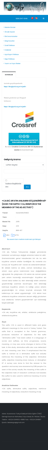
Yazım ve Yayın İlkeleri (12, 64)
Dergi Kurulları (10, 41)
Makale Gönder (10, 27)
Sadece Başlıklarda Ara (13, 185)
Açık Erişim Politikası (12, 54)
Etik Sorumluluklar (11, 36)
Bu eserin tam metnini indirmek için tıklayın (24, 239)
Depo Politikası (10, 59)
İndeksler (8, 50)
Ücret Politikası (10, 45)
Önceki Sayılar (10, 32)
